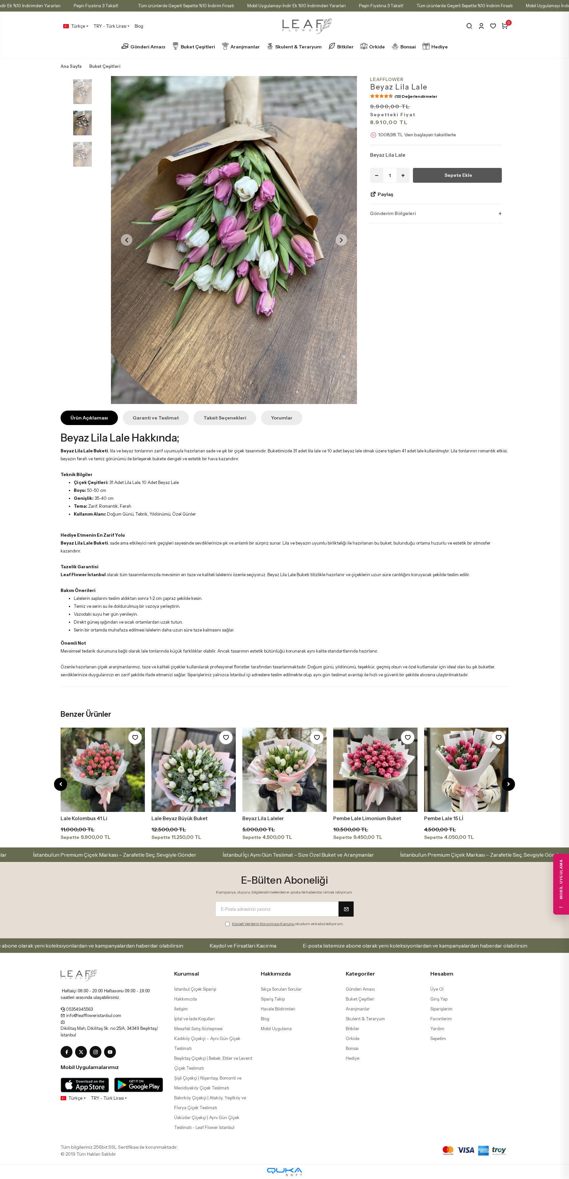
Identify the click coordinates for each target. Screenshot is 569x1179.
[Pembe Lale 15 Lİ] (466, 770)
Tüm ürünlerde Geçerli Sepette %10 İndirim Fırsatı (186, 5)
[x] (82, 1052)
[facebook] (68, 1052)
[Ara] (469, 26)
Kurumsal (186, 973)
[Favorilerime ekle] (135, 737)
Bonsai (408, 47)
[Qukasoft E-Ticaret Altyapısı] (284, 1172)
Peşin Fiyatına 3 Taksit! (96, 5)
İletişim (181, 1008)
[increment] (403, 175)
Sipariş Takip (273, 999)
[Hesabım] (481, 26)
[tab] (89, 418)
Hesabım (441, 973)
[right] (508, 784)
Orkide (377, 47)
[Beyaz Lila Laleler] (284, 770)
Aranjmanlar (245, 47)
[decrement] (376, 175)
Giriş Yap (438, 999)
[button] (127, 240)
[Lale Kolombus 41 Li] (103, 770)
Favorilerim (441, 1018)
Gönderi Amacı (147, 47)
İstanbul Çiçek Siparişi (195, 989)
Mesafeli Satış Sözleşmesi (198, 1028)
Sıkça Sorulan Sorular (281, 989)
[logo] (79, 975)
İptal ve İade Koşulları (194, 1018)
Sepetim (438, 1038)
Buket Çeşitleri (198, 47)
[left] (61, 784)
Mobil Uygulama (276, 1028)
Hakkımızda (185, 999)
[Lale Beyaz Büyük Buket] (193, 770)
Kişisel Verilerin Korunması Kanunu (263, 923)
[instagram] (97, 1052)
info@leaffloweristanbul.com (93, 1015)
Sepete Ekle (458, 175)
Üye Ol (437, 989)
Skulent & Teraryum (298, 47)
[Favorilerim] (493, 26)
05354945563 (79, 1009)
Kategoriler (360, 973)
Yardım (437, 1028)
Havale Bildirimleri (278, 1008)
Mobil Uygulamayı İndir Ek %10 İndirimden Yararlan (296, 5)
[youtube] (111, 1052)
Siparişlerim (441, 1008)
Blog (139, 26)
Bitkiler (345, 47)
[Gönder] (346, 909)
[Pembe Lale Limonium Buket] (375, 770)
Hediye (439, 47)
